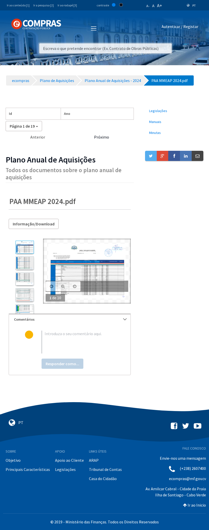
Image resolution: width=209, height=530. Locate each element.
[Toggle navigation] (68, 27)
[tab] (69, 319)
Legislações (65, 469)
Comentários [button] (24, 319)
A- (148, 6)
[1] (24, 247)
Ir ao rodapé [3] (67, 5)
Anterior (37, 137)
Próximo (101, 137)
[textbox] (78, 342)
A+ (159, 5)
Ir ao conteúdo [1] (18, 5)
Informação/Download (34, 223)
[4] (24, 295)
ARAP (94, 460)
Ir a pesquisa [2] (43, 5)
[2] (24, 263)
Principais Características (28, 469)
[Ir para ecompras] (36, 24)
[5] (24, 311)
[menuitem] (174, 111)
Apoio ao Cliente (69, 460)
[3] (24, 279)
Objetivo (13, 460)
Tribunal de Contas (105, 469)
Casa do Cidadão (103, 478)
